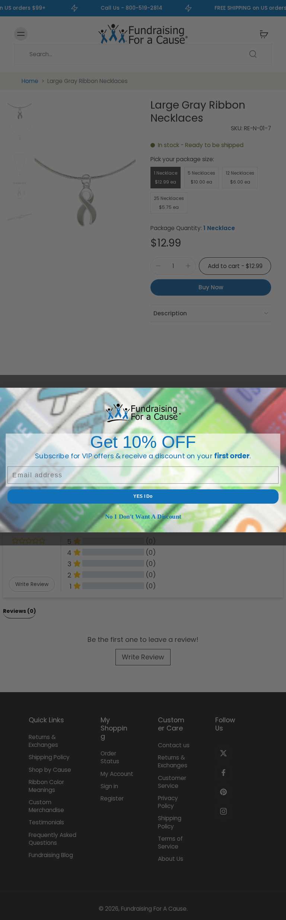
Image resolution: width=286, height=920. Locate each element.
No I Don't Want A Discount (143, 516)
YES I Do (142, 496)
